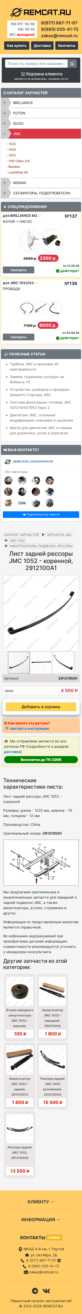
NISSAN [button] (19, 183)
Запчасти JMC (59, 535)
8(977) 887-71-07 (59, 23)
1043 (12, 149)
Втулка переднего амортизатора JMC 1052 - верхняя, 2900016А (19, 1020)
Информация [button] (38, 1219)
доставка (12, 751)
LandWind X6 (18, 172)
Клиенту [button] (39, 1201)
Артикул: (11, 678)
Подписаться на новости (42, 514)
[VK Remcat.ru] (46, 1290)
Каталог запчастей (22, 535)
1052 (12, 155)
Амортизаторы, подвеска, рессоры (41, 546)
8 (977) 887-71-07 (42, 1260)
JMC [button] (17, 134)
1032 (12, 144)
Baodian (14, 166)
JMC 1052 (17, 540)
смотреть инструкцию (29, 728)
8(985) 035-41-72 (60, 29)
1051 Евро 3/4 (19, 161)
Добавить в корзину (41, 706)
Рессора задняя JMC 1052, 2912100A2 (20, 1152)
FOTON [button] (19, 113)
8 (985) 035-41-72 (43, 1266)
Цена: (9, 690)
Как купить (16, 45)
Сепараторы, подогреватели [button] (41, 193)
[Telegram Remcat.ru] (35, 1290)
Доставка (42, 45)
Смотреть (18, 270)
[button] (74, 613)
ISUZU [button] (18, 123)
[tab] (41, 103)
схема (54, 1237)
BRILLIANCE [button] (23, 103)
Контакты (66, 45)
